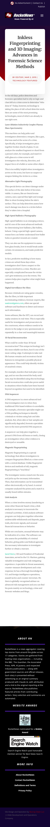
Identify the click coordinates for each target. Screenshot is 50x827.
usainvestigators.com (14, 303)
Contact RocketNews (25, 780)
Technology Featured (25, 81)
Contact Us (38, 3)
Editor (19, 77)
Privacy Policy (25, 790)
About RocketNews (25, 774)
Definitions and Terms (25, 785)
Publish (41, 6)
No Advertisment (23, 3)
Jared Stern (10, 554)
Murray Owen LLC (36, 812)
